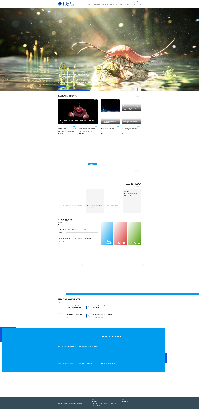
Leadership (62, 383)
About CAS (88, 4)
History (61, 381)
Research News (67, 95)
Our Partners (108, 385)
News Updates (92, 383)
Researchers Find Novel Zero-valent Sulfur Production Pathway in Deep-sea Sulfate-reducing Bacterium (115, 289)
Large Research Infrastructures (78, 257)
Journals (75, 385)
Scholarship (126, 383)
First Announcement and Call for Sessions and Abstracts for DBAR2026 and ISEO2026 (74, 306)
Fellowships (126, 381)
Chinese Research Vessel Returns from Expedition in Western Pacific (132, 288)
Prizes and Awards (109, 383)
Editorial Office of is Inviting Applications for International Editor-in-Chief (77, 238)
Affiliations (62, 387)
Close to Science (111, 336)
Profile (61, 379)
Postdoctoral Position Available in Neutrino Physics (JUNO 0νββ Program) (74, 233)
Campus (126, 385)
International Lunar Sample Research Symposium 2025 (100, 306)
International (124, 4)
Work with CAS (136, 4)
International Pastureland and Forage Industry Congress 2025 (102, 315)
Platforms (76, 383)
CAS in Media (133, 183)
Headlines (91, 379)
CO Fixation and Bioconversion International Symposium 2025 (74, 315)
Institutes (76, 381)
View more (137, 96)
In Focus (90, 391)
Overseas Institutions (109, 379)
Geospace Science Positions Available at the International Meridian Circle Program (76, 243)
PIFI (106, 381)
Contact (61, 389)
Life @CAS (126, 387)
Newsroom (113, 4)
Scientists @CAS (131, 143)
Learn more (91, 164)
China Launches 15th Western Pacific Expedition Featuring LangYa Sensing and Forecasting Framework (97, 289)
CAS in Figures (63, 385)
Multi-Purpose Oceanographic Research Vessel (104, 275)
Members (105, 4)
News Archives (92, 393)
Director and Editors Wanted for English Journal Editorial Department (73, 229)
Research (97, 4)
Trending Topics (77, 379)
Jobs (59, 225)
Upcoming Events (69, 299)
